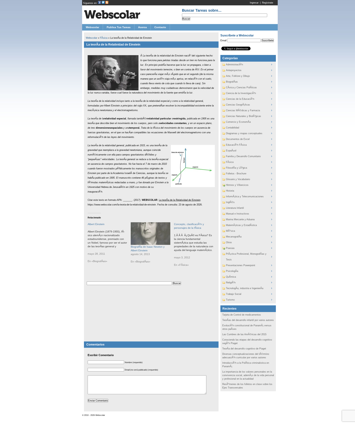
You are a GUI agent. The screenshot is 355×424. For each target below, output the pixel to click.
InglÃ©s (230, 202)
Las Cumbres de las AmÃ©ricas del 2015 (244, 334)
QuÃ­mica (231, 276)
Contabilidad (232, 127)
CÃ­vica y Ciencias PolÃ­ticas (241, 87)
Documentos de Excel (238, 139)
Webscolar (91, 37)
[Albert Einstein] (109, 244)
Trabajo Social (233, 294)
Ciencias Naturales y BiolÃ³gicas (243, 116)
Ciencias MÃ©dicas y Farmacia (243, 110)
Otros (229, 242)
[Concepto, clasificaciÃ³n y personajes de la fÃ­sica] (195, 246)
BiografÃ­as (232, 81)
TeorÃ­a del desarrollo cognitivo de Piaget (244, 348)
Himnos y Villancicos (237, 185)
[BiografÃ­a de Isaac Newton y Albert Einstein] (150, 233)
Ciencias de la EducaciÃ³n (240, 99)
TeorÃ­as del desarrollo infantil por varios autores (248, 320)
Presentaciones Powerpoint (240, 265)
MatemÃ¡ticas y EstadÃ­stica (241, 225)
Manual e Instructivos (237, 213)
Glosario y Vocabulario (238, 179)
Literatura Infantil (235, 208)
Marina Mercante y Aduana (240, 219)
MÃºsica (230, 230)
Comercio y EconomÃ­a (238, 121)
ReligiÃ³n (231, 282)
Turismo (230, 299)
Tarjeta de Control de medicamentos (241, 314)
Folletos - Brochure (236, 173)
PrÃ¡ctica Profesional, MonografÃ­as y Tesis (246, 256)
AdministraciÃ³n (234, 64)
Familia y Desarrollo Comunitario (243, 156)
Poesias (230, 248)
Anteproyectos (233, 70)
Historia (230, 190)
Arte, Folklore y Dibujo (238, 76)
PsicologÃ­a (232, 271)
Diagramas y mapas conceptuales (244, 133)
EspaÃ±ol (231, 150)
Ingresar (254, 2)
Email (223, 40)
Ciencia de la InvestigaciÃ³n (241, 93)
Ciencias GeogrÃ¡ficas (238, 104)
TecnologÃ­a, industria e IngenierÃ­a (244, 288)
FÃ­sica (103, 37)
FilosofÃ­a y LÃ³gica (236, 167)
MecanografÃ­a (233, 236)
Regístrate (267, 2)
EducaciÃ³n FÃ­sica (236, 144)
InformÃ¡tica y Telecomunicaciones (245, 196)
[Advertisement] (151, 315)
